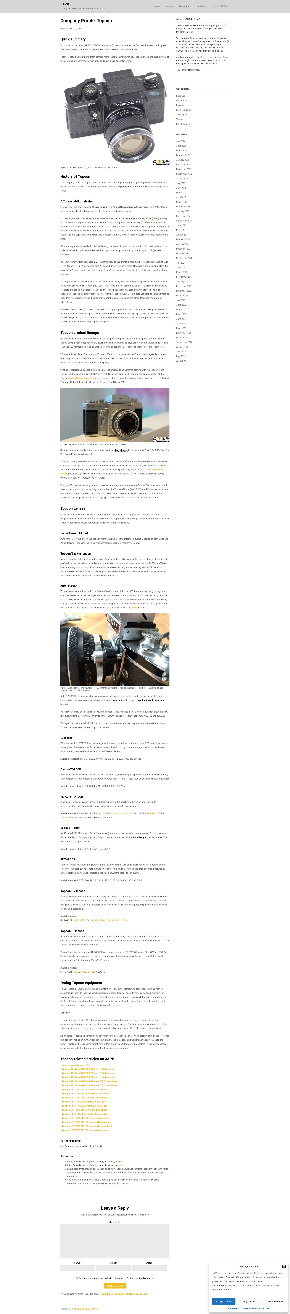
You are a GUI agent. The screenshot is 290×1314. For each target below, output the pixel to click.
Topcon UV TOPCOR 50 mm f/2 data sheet (84, 1097)
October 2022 (182, 295)
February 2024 (183, 239)
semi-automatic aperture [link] (151, 700)
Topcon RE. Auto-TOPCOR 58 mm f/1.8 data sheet (89, 1077)
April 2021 (181, 323)
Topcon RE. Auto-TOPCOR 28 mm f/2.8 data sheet (89, 1069)
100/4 (109, 920)
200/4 (124, 920)
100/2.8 (151, 813)
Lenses (168, 6)
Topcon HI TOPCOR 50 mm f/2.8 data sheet (85, 1105)
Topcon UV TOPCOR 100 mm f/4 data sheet (85, 1118)
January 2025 (182, 211)
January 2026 (182, 160)
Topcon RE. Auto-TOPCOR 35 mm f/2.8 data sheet (89, 1073)
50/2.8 (75, 971)
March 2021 (182, 328)
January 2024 (182, 244)
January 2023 (182, 281)
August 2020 (182, 347)
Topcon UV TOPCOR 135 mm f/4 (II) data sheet (87, 1126)
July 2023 (180, 263)
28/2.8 (112, 813)
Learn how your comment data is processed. (124, 1294)
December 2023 (184, 249)
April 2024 (181, 235)
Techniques (181, 114)
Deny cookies (249, 1301)
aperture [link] (117, 700)
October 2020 (182, 337)
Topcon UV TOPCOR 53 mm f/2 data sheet (84, 1110)
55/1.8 (89, 971)
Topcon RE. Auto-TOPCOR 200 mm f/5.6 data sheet (89, 1085)
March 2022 (182, 314)
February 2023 (183, 277)
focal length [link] (139, 837)
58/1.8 (128, 813)
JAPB (64, 4)
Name (77, 1263)
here (135, 607)
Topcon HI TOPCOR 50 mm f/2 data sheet (84, 1101)
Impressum (264, 1308)
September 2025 (184, 174)
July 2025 (180, 183)
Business (202, 6)
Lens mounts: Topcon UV (75, 1065)
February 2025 (183, 206)
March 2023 (182, 272)
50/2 (96, 920)
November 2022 (184, 291)
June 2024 (181, 225)
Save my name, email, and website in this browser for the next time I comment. (116, 1278)
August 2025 (182, 178)
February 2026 (183, 155)
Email (113, 1263)
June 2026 (181, 146)
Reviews (180, 105)
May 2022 (181, 309)
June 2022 (181, 305)
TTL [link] (142, 285)
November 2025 (184, 169)
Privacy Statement (250, 1308)
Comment (115, 1222)
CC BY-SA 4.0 (81, 1309)
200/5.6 (64, 817)
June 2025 (181, 188)
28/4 (75, 920)
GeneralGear (182, 100)
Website (150, 1263)
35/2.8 (120, 813)
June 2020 (181, 351)
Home (157, 6)
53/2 (102, 920)
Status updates (183, 110)
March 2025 (182, 202)
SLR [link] (96, 262)
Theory (179, 119)
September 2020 (184, 342)
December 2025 (184, 164)
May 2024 (181, 230)
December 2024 (184, 216)
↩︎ (122, 1161)
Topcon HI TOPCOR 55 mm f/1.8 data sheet (85, 1114)
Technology (185, 6)
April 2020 (181, 361)
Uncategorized (183, 124)
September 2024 (184, 221)
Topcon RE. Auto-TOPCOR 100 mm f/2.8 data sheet (89, 1081)
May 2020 (181, 356)
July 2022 (180, 300)
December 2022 (184, 286)
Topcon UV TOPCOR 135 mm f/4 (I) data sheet (86, 1122)
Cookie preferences (273, 1301)
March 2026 (182, 150)
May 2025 (181, 192)
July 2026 (180, 141)
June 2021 (181, 319)
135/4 (117, 920)
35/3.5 (82, 920)
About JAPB (219, 6)
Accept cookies (223, 1301)
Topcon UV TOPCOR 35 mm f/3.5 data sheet (85, 1093)
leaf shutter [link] (121, 450)
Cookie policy (234, 1308)
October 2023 (182, 253)
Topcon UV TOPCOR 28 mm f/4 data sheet (84, 1089)
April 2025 (181, 197)
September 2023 (184, 258)
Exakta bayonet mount (80, 378)
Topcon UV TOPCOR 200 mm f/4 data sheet (85, 1130)
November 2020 (184, 333)
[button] (283, 1266)
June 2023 (181, 267)
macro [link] (96, 817)
